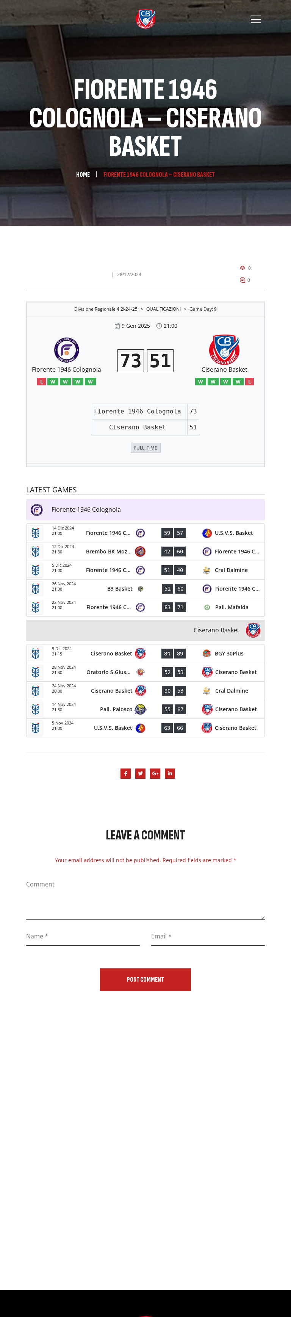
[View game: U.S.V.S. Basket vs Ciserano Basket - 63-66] (145, 728)
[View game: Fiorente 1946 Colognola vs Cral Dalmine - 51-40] (145, 570)
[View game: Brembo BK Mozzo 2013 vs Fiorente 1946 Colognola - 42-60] (145, 551)
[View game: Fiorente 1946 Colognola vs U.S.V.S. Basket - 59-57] (145, 533)
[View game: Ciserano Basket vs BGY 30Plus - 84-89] (145, 653)
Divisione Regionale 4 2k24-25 (106, 309)
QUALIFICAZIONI (163, 309)
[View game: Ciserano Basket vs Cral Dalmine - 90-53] (145, 691)
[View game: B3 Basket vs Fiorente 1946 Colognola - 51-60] (145, 589)
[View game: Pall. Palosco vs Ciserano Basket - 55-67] (145, 709)
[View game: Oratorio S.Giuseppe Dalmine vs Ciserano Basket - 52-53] (145, 672)
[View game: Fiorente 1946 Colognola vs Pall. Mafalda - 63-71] (145, 607)
